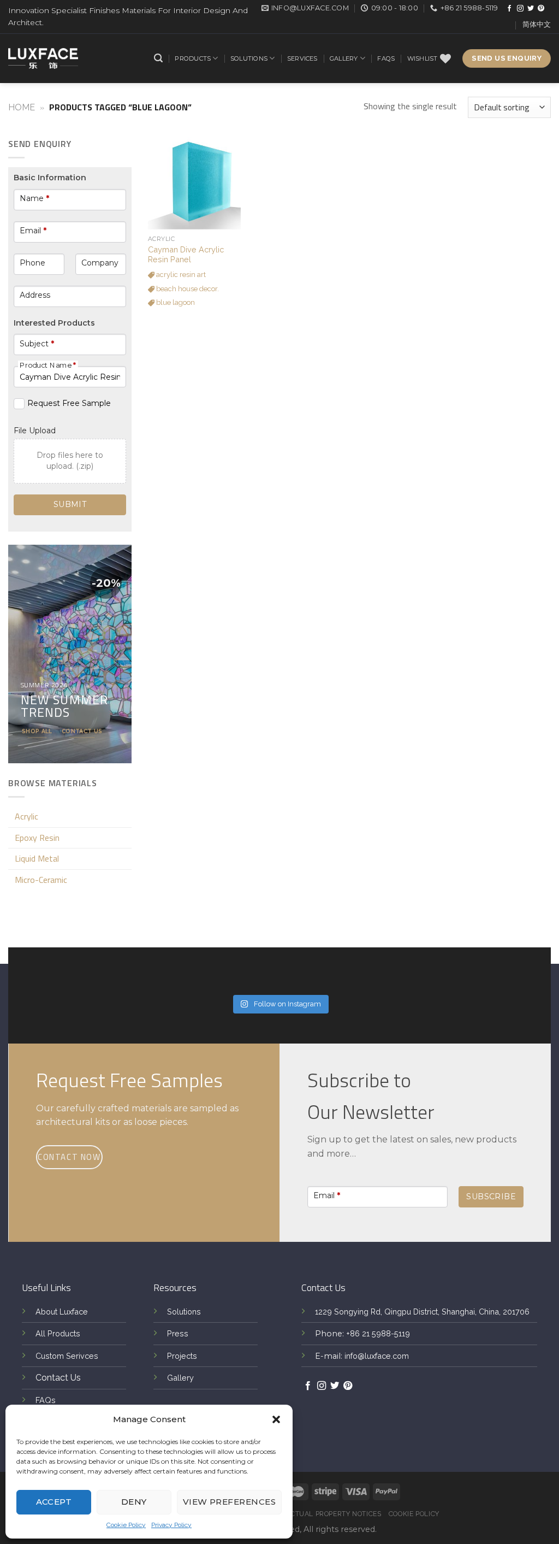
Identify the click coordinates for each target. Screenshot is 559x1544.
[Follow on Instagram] (520, 9)
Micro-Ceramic (41, 879)
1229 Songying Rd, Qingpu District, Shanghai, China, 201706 (422, 1311)
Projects (182, 1355)
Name (34, 198)
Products (193, 58)
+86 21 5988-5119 (378, 1333)
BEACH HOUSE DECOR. (186, 289)
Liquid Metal (37, 858)
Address (35, 295)
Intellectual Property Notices (322, 1514)
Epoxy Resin (37, 837)
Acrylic (26, 816)
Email (33, 230)
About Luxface (61, 1311)
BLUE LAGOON (174, 302)
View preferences (229, 1501)
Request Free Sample (69, 403)
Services (302, 58)
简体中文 (536, 24)
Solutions (248, 58)
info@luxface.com (376, 1355)
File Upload (35, 430)
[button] (276, 1419)
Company (99, 263)
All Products (57, 1333)
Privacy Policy (171, 1525)
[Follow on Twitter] (530, 9)
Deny (134, 1501)
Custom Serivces (66, 1355)
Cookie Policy (126, 1525)
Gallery (344, 58)
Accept (54, 1501)
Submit (70, 504)
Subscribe (491, 1196)
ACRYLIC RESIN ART (180, 274)
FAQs (386, 58)
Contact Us (58, 1377)
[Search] (158, 58)
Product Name (48, 365)
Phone (32, 263)
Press (177, 1333)
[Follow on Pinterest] (541, 9)
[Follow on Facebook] (509, 9)
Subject (37, 344)
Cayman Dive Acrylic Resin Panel (186, 254)
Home (21, 107)
